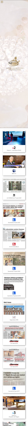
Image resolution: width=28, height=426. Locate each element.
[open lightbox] (14, 139)
